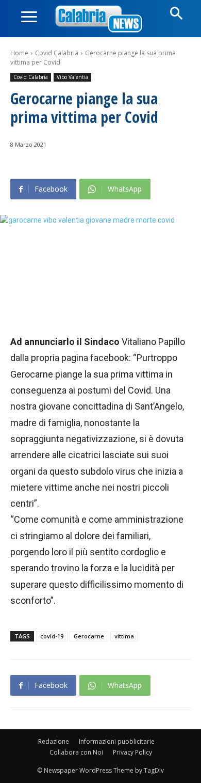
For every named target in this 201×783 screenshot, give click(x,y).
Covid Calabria (56, 53)
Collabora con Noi (76, 752)
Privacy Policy (132, 752)
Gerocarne (89, 636)
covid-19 (51, 636)
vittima (124, 636)
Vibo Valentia (72, 77)
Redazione (53, 741)
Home (19, 53)
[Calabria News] (100, 19)
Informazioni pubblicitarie (117, 741)
